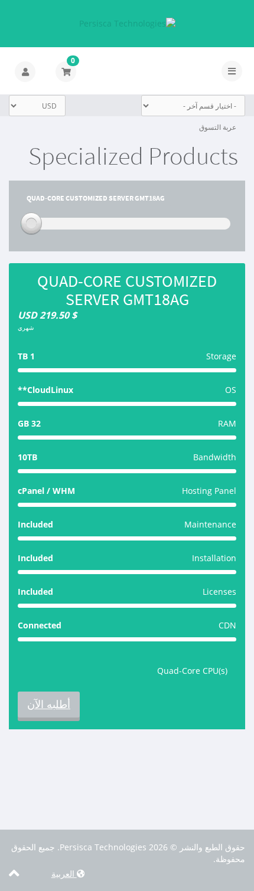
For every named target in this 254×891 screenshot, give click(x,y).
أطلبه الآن (48, 704)
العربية (64, 873)
